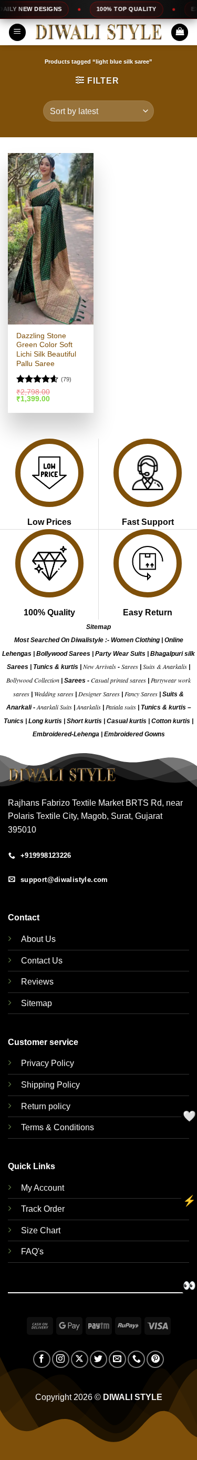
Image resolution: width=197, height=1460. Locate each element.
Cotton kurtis (171, 721)
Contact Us (42, 960)
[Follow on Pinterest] (155, 1359)
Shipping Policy (50, 1084)
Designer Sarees (99, 694)
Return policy (45, 1106)
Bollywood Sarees (63, 653)
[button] (17, 32)
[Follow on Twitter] (98, 1359)
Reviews (37, 981)
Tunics (14, 721)
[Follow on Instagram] (60, 1359)
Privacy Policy (47, 1063)
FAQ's (32, 1251)
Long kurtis (46, 721)
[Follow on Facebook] (41, 1359)
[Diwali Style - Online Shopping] (98, 32)
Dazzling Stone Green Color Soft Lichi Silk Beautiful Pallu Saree (46, 350)
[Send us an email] (117, 1359)
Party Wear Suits (120, 653)
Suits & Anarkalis (165, 666)
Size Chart (40, 1230)
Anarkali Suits (55, 707)
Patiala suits (122, 707)
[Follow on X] (79, 1359)
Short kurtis (85, 721)
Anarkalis (89, 707)
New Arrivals (99, 666)
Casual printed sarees (118, 680)
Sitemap (98, 627)
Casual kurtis (127, 721)
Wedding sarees (54, 694)
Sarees (129, 666)
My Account (42, 1187)
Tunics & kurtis (55, 667)
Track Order (43, 1208)
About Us (38, 939)
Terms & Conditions (57, 1127)
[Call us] (136, 1359)
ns (161, 734)
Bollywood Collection (32, 680)
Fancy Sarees (141, 694)
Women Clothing (135, 640)
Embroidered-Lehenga (66, 734)
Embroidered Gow (131, 734)
